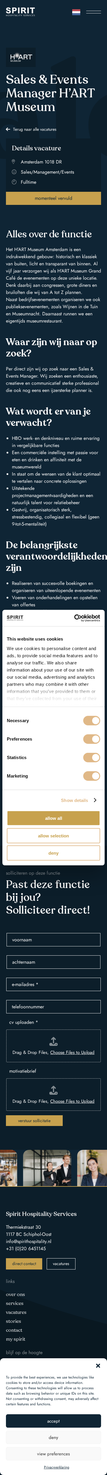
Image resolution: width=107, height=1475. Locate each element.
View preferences (53, 1454)
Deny (53, 853)
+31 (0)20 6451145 (26, 1248)
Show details (74, 800)
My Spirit (15, 1339)
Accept (53, 1421)
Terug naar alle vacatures (34, 129)
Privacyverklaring (56, 1467)
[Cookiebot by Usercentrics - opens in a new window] (75, 618)
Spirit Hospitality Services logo (20, 11)
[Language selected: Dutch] (76, 12)
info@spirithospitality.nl (28, 1241)
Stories (13, 1321)
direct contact (24, 1264)
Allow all (53, 818)
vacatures (61, 1264)
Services (14, 1303)
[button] (98, 1366)
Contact (14, 1330)
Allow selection (53, 835)
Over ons (15, 1294)
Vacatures (16, 1312)
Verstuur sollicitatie (34, 1121)
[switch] (91, 739)
